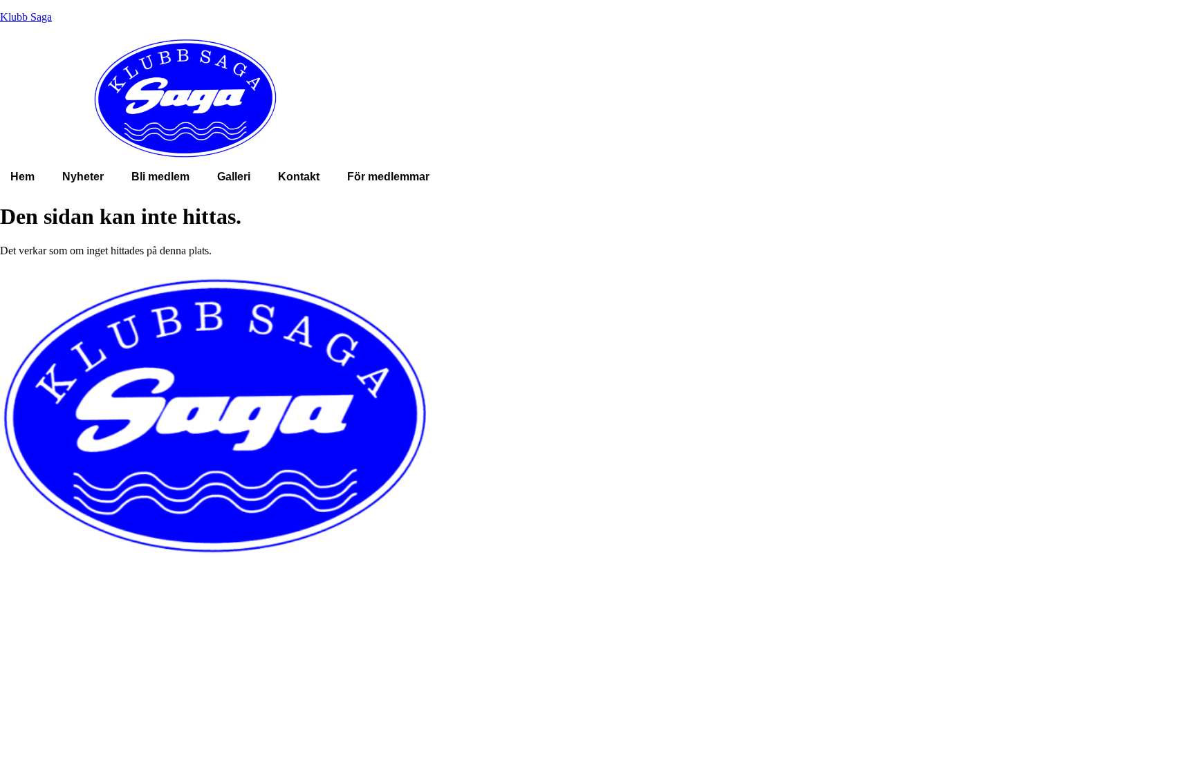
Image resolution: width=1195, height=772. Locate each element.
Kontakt (298, 176)
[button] (392, 176)
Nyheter (83, 176)
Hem (22, 176)
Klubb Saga (26, 17)
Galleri (233, 176)
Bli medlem (160, 176)
